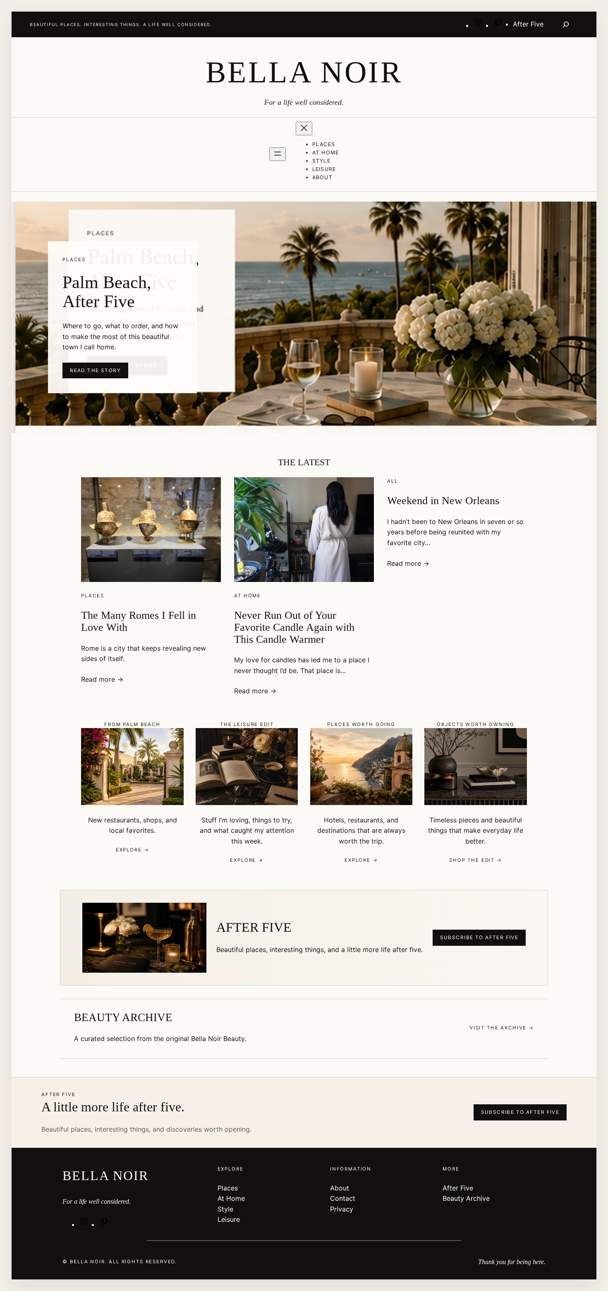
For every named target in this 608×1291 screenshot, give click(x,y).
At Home (247, 596)
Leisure (229, 1219)
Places (92, 596)
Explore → (132, 850)
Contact (342, 1198)
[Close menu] (304, 128)
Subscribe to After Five (479, 937)
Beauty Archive (466, 1198)
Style (225, 1209)
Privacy (341, 1209)
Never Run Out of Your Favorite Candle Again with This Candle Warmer (294, 627)
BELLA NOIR (304, 72)
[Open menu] (277, 154)
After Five (458, 1188)
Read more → (102, 679)
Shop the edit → (475, 860)
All (392, 481)
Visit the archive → (501, 1028)
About (339, 1188)
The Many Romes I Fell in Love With (138, 621)
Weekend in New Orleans (443, 501)
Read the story (95, 370)
